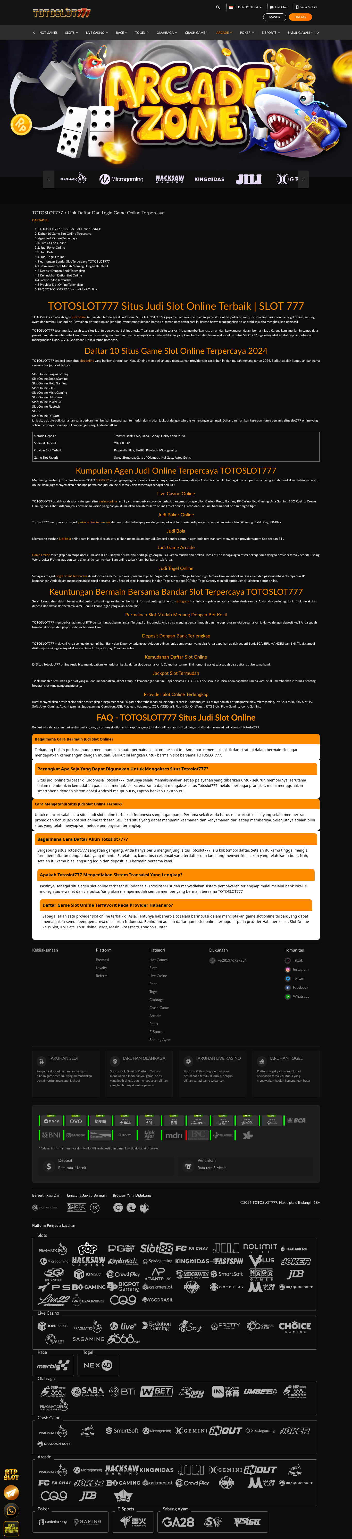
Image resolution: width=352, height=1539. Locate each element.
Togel (140, 32)
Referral (102, 976)
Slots (70, 32)
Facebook (300, 987)
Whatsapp (301, 996)
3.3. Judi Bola (44, 252)
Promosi (102, 960)
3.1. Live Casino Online (50, 243)
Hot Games (48, 32)
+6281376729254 (232, 960)
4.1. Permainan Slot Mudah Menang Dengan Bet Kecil (71, 266)
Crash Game (195, 32)
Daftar (300, 17)
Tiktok (298, 960)
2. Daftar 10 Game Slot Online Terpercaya (63, 233)
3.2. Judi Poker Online (50, 247)
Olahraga (165, 32)
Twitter (298, 978)
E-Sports (269, 32)
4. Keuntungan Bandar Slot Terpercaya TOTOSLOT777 (72, 261)
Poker (245, 32)
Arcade (223, 32)
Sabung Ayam (299, 32)
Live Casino (95, 32)
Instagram (301, 969)
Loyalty (101, 968)
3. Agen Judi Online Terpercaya (56, 238)
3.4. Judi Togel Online (49, 256)
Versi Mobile (308, 7)
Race (120, 32)
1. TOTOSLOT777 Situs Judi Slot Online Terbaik (68, 229)
